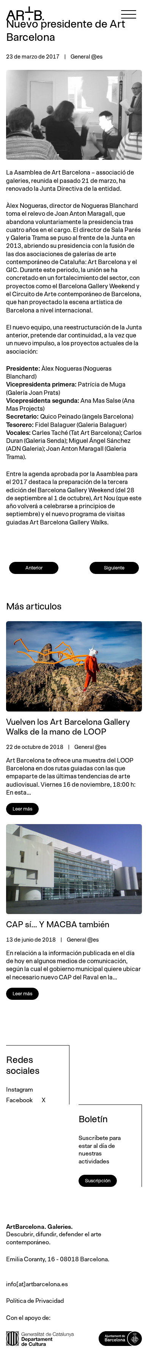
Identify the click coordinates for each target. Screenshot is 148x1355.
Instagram (19, 1090)
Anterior (34, 568)
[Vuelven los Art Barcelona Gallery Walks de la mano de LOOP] (74, 666)
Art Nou (104, 498)
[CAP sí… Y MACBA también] (74, 869)
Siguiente (114, 568)
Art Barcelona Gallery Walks (68, 523)
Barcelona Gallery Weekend (96, 286)
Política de (20, 1301)
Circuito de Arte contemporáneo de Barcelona (75, 294)
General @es (86, 57)
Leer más (22, 809)
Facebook (19, 1100)
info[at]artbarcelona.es (37, 1284)
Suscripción (97, 1181)
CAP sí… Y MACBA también (57, 925)
